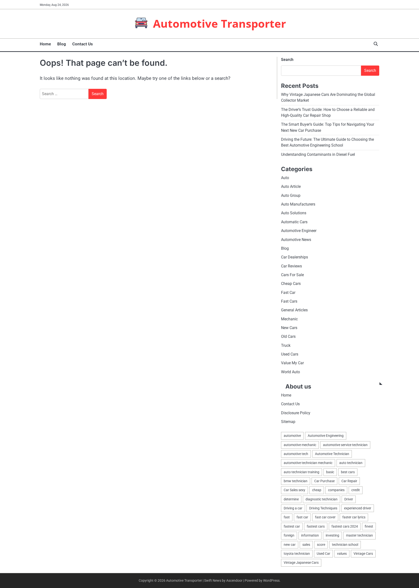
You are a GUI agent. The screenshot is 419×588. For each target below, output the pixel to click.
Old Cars (288, 336)
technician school (345, 545)
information (310, 535)
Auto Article (291, 186)
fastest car (292, 526)
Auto (285, 177)
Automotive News (296, 239)
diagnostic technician (322, 499)
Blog (61, 43)
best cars (348, 472)
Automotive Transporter (219, 23)
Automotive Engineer (298, 230)
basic (330, 472)
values (342, 553)
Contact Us (82, 43)
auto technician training (301, 472)
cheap (316, 490)
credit (355, 490)
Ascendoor (234, 580)
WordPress (271, 580)
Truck (285, 345)
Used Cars (289, 354)
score (321, 545)
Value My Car (292, 363)
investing (332, 535)
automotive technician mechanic (308, 463)
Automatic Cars (294, 222)
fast (287, 517)
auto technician (351, 463)
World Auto (290, 372)
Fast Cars (289, 301)
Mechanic (289, 319)
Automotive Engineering (326, 436)
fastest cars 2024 (344, 526)
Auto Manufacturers (298, 204)
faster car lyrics (353, 517)
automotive (292, 436)
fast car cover (325, 517)
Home (45, 43)
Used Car (323, 553)
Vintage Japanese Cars (301, 562)
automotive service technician (345, 445)
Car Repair (349, 481)
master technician (359, 535)
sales (306, 545)
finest (369, 526)
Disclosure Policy (295, 413)
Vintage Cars (363, 553)
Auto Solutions (293, 213)
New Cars (289, 327)
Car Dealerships (294, 257)
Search (287, 59)
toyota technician (297, 553)
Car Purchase (324, 481)
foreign (289, 535)
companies (336, 490)
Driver (348, 499)
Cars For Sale (292, 275)
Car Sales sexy (294, 490)
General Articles (294, 310)
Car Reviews (291, 266)
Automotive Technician (332, 454)
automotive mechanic (300, 445)
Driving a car (293, 508)
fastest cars (316, 526)
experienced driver (357, 508)
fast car (302, 517)
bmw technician (295, 481)
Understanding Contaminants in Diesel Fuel (318, 154)
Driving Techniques (323, 508)
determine (291, 499)
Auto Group (290, 195)
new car (290, 545)
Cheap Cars (291, 283)
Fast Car (288, 292)
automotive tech (296, 454)
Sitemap (288, 421)
